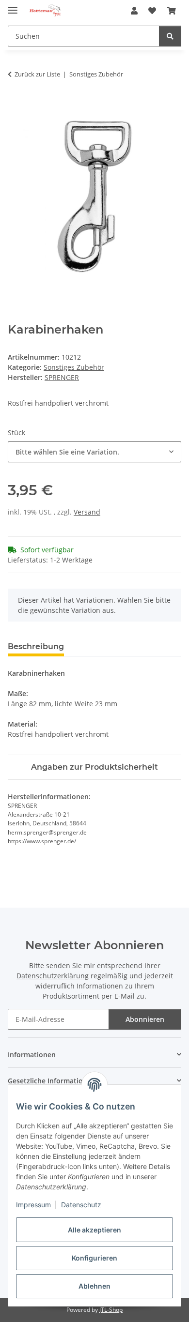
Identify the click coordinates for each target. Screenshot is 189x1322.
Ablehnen (94, 1286)
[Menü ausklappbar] (12, 6)
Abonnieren (145, 1019)
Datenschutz (81, 1204)
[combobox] (94, 451)
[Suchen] (170, 36)
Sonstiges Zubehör (74, 367)
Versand (87, 512)
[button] (134, 10)
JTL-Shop (111, 1310)
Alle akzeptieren (94, 1230)
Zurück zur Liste (37, 74)
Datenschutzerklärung (52, 975)
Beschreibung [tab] (36, 646)
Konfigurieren (94, 1258)
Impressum (33, 1204)
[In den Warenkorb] (15, 104)
